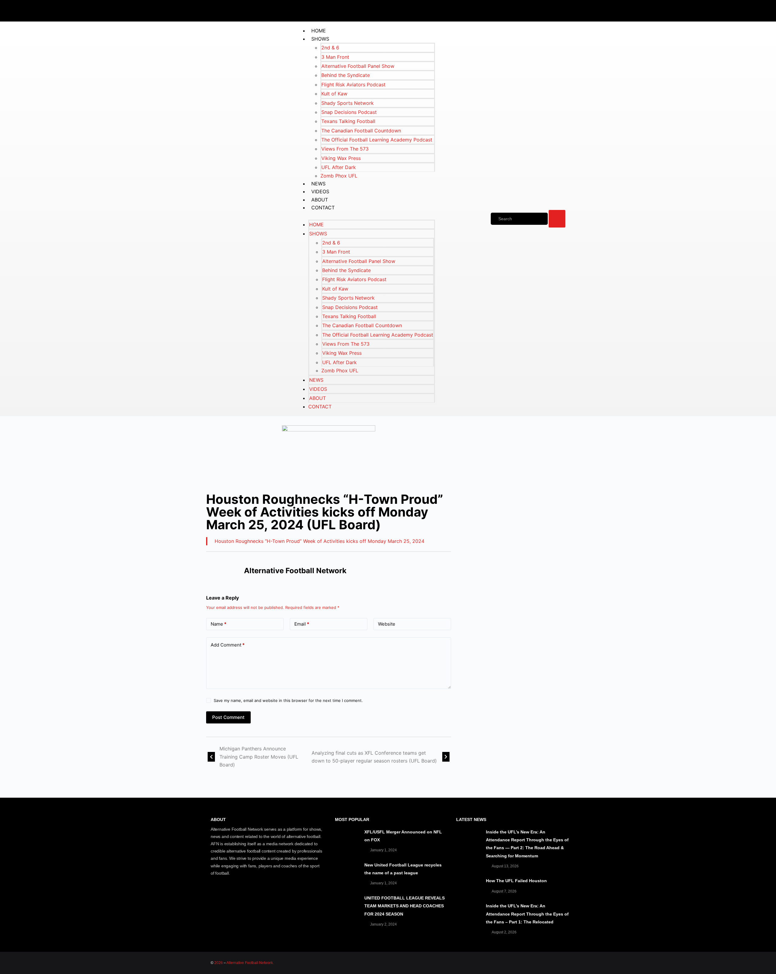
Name (218, 624)
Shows (320, 39)
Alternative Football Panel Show (357, 66)
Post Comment (228, 717)
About (319, 200)
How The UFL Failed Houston (516, 880)
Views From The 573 (345, 149)
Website (386, 624)
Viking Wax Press (341, 158)
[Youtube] (544, 9)
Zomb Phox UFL (338, 176)
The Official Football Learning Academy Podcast (376, 140)
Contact (323, 207)
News (318, 184)
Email (301, 624)
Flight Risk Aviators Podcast (353, 84)
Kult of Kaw (334, 94)
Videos (320, 191)
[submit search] (557, 219)
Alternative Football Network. (250, 963)
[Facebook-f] (507, 9)
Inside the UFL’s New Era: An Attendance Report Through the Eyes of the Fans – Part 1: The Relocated (527, 913)
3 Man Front (335, 57)
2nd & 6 (330, 48)
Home (318, 31)
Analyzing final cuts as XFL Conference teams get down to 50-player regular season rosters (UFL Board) (374, 757)
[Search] (519, 219)
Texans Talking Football (348, 121)
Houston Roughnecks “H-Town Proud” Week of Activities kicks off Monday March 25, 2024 (319, 541)
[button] (365, 216)
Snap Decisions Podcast (349, 112)
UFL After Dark (338, 167)
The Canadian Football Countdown (361, 131)
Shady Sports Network (347, 103)
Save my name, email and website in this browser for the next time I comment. (288, 700)
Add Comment (228, 645)
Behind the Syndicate (345, 75)
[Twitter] (526, 9)
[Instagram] (562, 9)
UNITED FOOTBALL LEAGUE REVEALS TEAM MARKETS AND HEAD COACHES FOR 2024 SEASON (404, 906)
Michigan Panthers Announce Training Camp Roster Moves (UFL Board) (258, 757)
